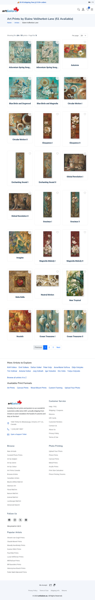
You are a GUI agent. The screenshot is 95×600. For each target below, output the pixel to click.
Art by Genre (11, 463)
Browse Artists (12, 474)
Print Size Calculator (56, 470)
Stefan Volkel (36, 367)
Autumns (75, 65)
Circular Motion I (75, 103)
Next (58, 347)
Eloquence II (75, 143)
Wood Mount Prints (38, 388)
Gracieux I (47, 221)
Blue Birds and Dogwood (20, 103)
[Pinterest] (26, 520)
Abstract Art (11, 486)
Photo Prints (53, 455)
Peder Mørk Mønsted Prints (17, 572)
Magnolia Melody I (47, 261)
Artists (16, 23)
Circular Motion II (20, 139)
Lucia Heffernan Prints (15, 557)
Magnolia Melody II (75, 261)
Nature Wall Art (12, 493)
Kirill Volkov (12, 367)
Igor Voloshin (50, 371)
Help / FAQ (53, 406)
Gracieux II (75, 221)
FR (93, 2)
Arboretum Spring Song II (20, 67)
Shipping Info (55, 590)
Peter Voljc (47, 367)
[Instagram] (15, 520)
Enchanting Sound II (47, 182)
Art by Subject (12, 459)
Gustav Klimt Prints (14, 549)
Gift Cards (52, 418)
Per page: (75, 35)
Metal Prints (53, 463)
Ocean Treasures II (75, 336)
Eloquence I (47, 143)
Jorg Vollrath (38, 371)
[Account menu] (83, 9)
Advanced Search (13, 505)
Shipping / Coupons (56, 410)
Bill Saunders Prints (14, 564)
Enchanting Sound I (20, 182)
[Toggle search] (78, 9)
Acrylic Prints (53, 467)
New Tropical (75, 300)
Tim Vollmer (12, 371)
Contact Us (53, 426)
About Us (52, 429)
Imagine (20, 258)
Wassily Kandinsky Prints (16, 545)
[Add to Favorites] (30, 42)
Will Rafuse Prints (13, 561)
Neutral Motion (47, 295)
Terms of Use (53, 437)
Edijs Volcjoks (77, 367)
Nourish (20, 336)
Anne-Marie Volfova (62, 367)
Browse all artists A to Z (17, 377)
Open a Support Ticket (19, 434)
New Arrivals (11, 451)
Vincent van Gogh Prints (16, 538)
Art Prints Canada (13, 470)
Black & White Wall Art (15, 482)
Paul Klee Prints (12, 553)
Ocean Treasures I (47, 336)
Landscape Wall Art (14, 501)
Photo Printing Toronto (57, 474)
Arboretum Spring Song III (47, 67)
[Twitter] (20, 520)
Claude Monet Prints (14, 541)
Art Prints (11, 388)
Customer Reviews (55, 422)
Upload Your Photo (72, 388)
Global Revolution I (75, 176)
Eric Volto (62, 371)
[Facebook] (9, 520)
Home (9, 23)
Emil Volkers (24, 367)
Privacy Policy (54, 433)
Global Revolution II (19, 216)
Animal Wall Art (12, 497)
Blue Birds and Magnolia (47, 103)
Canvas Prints (22, 388)
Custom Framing (55, 388)
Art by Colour (12, 467)
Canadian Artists (13, 478)
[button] (92, 9)
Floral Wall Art (12, 489)
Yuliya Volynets (73, 371)
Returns (52, 414)
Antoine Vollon (25, 371)
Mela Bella (20, 297)
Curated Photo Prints (14, 455)
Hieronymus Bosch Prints (16, 568)
